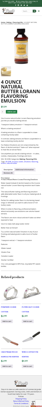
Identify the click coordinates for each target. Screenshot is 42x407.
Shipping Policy (21, 399)
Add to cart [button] (7, 321)
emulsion (27, 162)
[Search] (34, 11)
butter (21, 162)
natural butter (12, 163)
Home (3, 22)
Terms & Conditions (21, 403)
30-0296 (8, 162)
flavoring (35, 162)
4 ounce (15, 162)
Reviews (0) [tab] (8, 173)
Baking (9, 22)
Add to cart (11, 112)
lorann (3, 163)
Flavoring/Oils (18, 22)
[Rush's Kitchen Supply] (8, 13)
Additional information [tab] (24, 170)
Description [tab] (8, 170)
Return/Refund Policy (21, 401)
